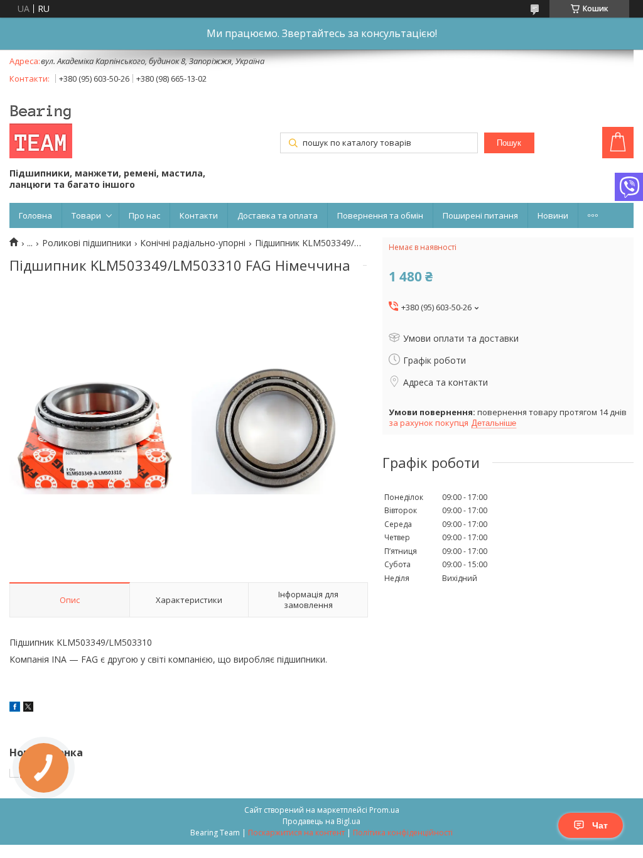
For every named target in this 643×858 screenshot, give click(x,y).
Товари (86, 215)
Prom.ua (384, 810)
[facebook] (14, 708)
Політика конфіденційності (403, 832)
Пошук (509, 143)
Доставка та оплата (277, 215)
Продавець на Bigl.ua (321, 821)
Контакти (199, 215)
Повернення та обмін (380, 215)
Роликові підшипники (86, 243)
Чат (600, 825)
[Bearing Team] (40, 128)
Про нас (144, 215)
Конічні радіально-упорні (193, 243)
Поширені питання (480, 215)
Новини (553, 215)
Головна (35, 215)
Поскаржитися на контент (296, 832)
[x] (28, 708)
